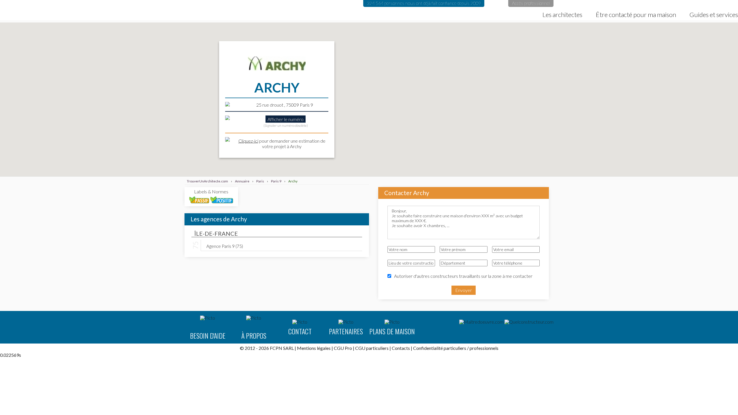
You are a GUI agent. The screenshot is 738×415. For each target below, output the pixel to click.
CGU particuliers (372, 348)
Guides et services (714, 15)
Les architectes (562, 15)
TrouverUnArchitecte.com (75, 10)
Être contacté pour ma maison (636, 15)
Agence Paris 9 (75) (224, 246)
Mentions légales (314, 348)
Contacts (401, 348)
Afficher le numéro (286, 119)
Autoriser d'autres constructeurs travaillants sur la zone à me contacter (463, 276)
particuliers (455, 348)
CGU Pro (343, 348)
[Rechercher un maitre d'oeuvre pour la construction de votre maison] (481, 322)
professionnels (484, 348)
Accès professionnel (531, 3)
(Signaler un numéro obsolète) (285, 125)
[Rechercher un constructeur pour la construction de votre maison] (529, 322)
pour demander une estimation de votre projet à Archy (281, 143)
